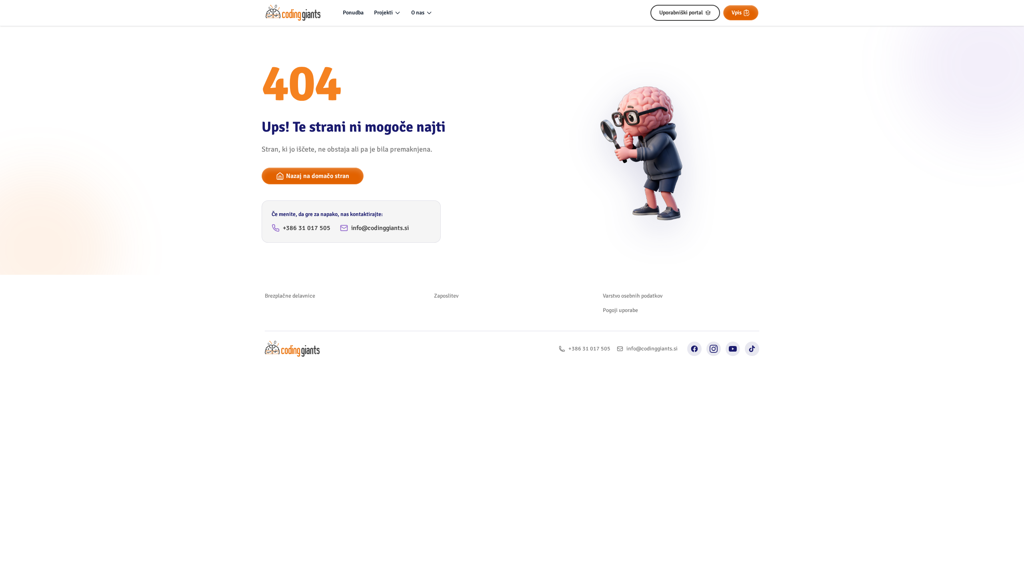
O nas (417, 12)
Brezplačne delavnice (290, 295)
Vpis (737, 12)
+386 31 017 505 (306, 228)
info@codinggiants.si (380, 228)
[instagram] (713, 349)
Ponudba (353, 12)
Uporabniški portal (681, 12)
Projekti (383, 12)
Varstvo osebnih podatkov (632, 295)
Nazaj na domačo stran (317, 176)
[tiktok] (752, 349)
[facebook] (694, 349)
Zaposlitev (446, 295)
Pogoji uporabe (620, 310)
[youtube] (733, 349)
